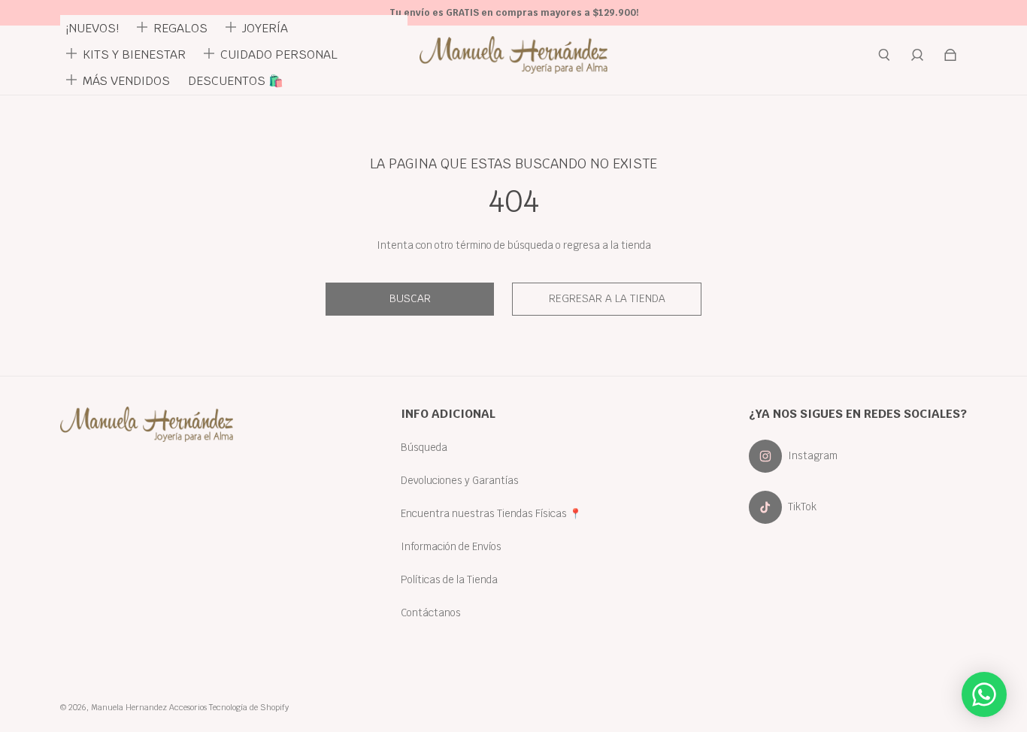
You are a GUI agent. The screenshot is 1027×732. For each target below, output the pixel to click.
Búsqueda (424, 447)
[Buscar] (884, 54)
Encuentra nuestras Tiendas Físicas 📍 (491, 513)
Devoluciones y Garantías (460, 480)
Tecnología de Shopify (249, 707)
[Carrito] (950, 54)
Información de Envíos (451, 546)
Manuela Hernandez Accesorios (149, 707)
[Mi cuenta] (917, 54)
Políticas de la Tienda (449, 579)
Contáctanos (431, 612)
